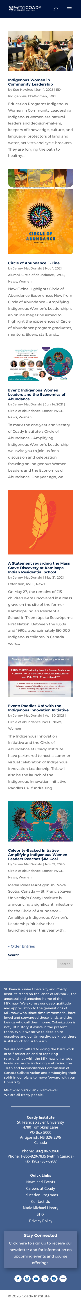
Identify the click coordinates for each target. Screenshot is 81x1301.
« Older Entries (21, 946)
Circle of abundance (37, 275)
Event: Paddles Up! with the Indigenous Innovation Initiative (38, 708)
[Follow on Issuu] (54, 1278)
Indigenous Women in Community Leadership (30, 82)
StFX (40, 1214)
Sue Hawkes (23, 90)
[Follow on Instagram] (27, 1278)
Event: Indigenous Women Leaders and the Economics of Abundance (36, 394)
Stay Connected (40, 1235)
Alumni (14, 275)
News (12, 281)
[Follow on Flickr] (63, 1278)
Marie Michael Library (40, 1207)
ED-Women (37, 96)
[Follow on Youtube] (36, 1278)
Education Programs (40, 1194)
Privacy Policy (40, 1220)
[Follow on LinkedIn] (45, 1278)
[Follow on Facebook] (18, 1278)
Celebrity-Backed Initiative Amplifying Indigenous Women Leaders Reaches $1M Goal (37, 854)
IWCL (53, 96)
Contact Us (40, 1201)
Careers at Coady (40, 1188)
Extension (16, 584)
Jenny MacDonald (27, 268)
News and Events (40, 1181)
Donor (47, 411)
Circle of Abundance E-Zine (34, 263)
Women (25, 281)
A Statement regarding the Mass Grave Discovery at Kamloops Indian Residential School (39, 567)
